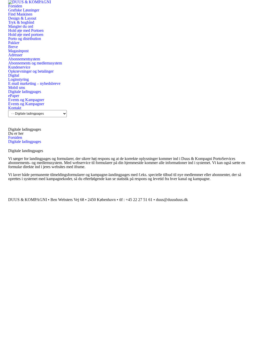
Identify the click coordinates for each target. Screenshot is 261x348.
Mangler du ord (20, 26)
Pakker (13, 43)
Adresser (15, 55)
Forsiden (15, 6)
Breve (13, 47)
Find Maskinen (20, 14)
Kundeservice (19, 67)
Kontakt (14, 108)
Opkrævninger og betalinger (31, 71)
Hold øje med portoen (25, 34)
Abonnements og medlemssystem (35, 63)
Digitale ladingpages (24, 91)
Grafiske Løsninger (23, 10)
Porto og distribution (24, 38)
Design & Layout (22, 18)
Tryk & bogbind (21, 22)
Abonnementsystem (24, 59)
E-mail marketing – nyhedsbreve (34, 83)
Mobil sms (16, 87)
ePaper (13, 95)
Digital (13, 75)
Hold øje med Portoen (26, 30)
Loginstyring (18, 79)
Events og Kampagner (26, 100)
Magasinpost (18, 51)
